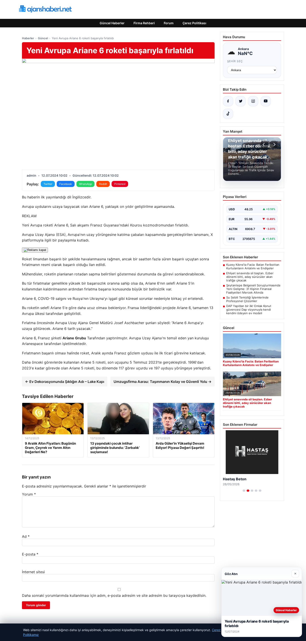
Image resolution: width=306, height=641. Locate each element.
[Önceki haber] (264, 144)
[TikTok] (228, 114)
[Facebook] (228, 101)
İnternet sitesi (33, 572)
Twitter (47, 184)
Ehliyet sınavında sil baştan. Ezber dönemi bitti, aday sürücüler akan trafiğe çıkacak (250, 276)
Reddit (103, 184)
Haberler (28, 38)
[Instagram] (253, 101)
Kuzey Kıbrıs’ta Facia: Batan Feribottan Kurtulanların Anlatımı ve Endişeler (252, 266)
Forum (169, 23)
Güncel (43, 38)
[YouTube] (266, 101)
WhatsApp (85, 184)
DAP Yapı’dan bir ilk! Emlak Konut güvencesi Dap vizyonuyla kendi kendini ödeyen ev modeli (248, 309)
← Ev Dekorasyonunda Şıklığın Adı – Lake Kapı (64, 381)
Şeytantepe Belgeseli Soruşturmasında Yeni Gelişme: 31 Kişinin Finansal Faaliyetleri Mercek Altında (253, 288)
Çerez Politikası (194, 23)
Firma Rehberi (144, 23)
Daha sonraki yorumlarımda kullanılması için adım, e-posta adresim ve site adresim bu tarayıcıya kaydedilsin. (114, 595)
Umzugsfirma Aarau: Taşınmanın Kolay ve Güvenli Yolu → (162, 381)
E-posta (30, 554)
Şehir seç (235, 61)
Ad (26, 536)
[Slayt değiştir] (244, 491)
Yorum (29, 494)
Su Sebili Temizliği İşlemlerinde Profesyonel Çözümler (247, 299)
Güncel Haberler (112, 23)
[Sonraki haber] (274, 144)
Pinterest (119, 184)
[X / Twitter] (240, 101)
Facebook (65, 184)
